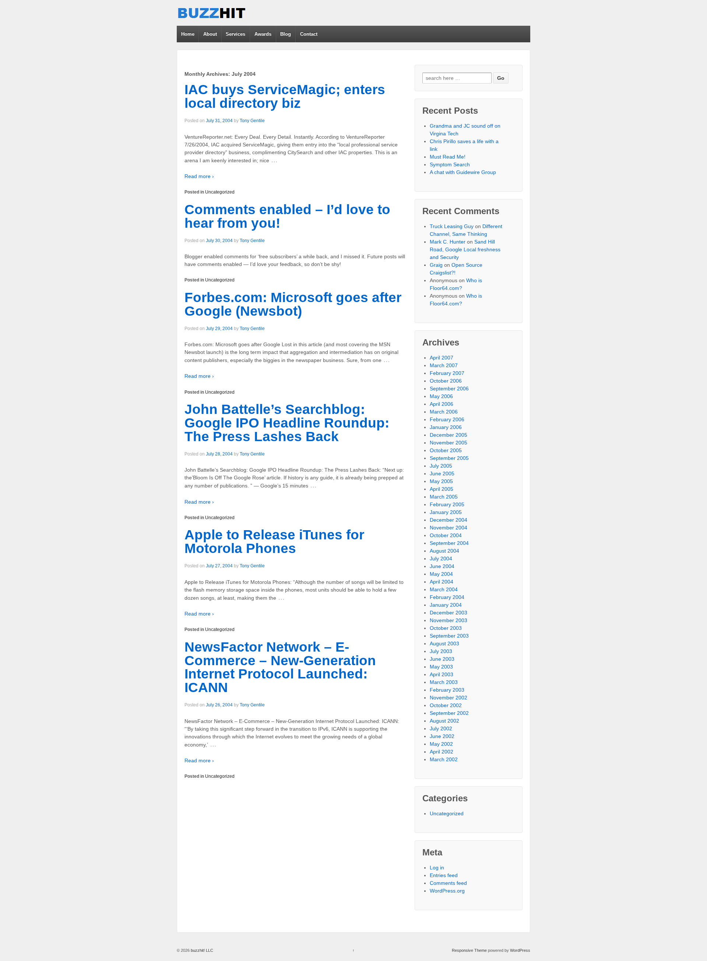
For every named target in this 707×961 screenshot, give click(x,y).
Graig (436, 265)
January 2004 (446, 605)
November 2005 (448, 443)
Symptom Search (450, 164)
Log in (437, 867)
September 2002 (449, 713)
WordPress (520, 950)
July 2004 (441, 558)
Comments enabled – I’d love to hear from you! (287, 216)
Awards (262, 34)
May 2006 (441, 396)
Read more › (199, 176)
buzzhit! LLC (201, 950)
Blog (285, 34)
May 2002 (441, 744)
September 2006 (449, 388)
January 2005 (446, 512)
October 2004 (446, 535)
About (210, 34)
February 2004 (447, 597)
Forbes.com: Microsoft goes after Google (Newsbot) (292, 304)
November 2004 (448, 528)
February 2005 (447, 504)
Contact (308, 34)
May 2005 (441, 481)
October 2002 (446, 705)
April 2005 (441, 489)
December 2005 (448, 435)
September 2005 (449, 458)
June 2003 (442, 659)
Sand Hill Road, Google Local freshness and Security (465, 249)
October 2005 (446, 450)
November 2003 (448, 620)
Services (235, 34)
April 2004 (441, 582)
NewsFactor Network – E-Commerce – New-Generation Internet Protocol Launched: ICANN (280, 667)
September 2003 (449, 636)
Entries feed (444, 875)
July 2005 (441, 466)
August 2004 (444, 551)
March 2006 (444, 412)
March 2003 (444, 682)
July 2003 (441, 651)
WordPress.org (447, 891)
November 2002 (448, 698)
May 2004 (441, 574)
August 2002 (444, 721)
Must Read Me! (447, 157)
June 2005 (442, 473)
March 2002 (444, 759)
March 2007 (444, 365)
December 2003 (448, 613)
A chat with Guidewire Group (463, 172)
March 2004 (444, 589)
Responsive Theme (469, 950)
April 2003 (441, 674)
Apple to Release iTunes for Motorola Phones (274, 541)
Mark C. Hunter (447, 242)
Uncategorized (220, 192)
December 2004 (448, 520)
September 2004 (449, 543)
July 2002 (441, 728)
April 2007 (441, 358)
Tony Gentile (252, 120)
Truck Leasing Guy (452, 226)
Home (187, 34)
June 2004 (442, 566)
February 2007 (447, 373)
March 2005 (444, 497)
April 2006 (441, 404)
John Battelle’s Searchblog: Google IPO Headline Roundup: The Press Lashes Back (286, 423)
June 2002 (442, 736)
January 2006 (446, 427)
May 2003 (441, 667)
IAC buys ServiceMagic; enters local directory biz (284, 96)
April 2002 (441, 752)
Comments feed (448, 883)
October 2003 (446, 628)
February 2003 (447, 690)
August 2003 (444, 643)
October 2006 (446, 381)
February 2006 (447, 419)
